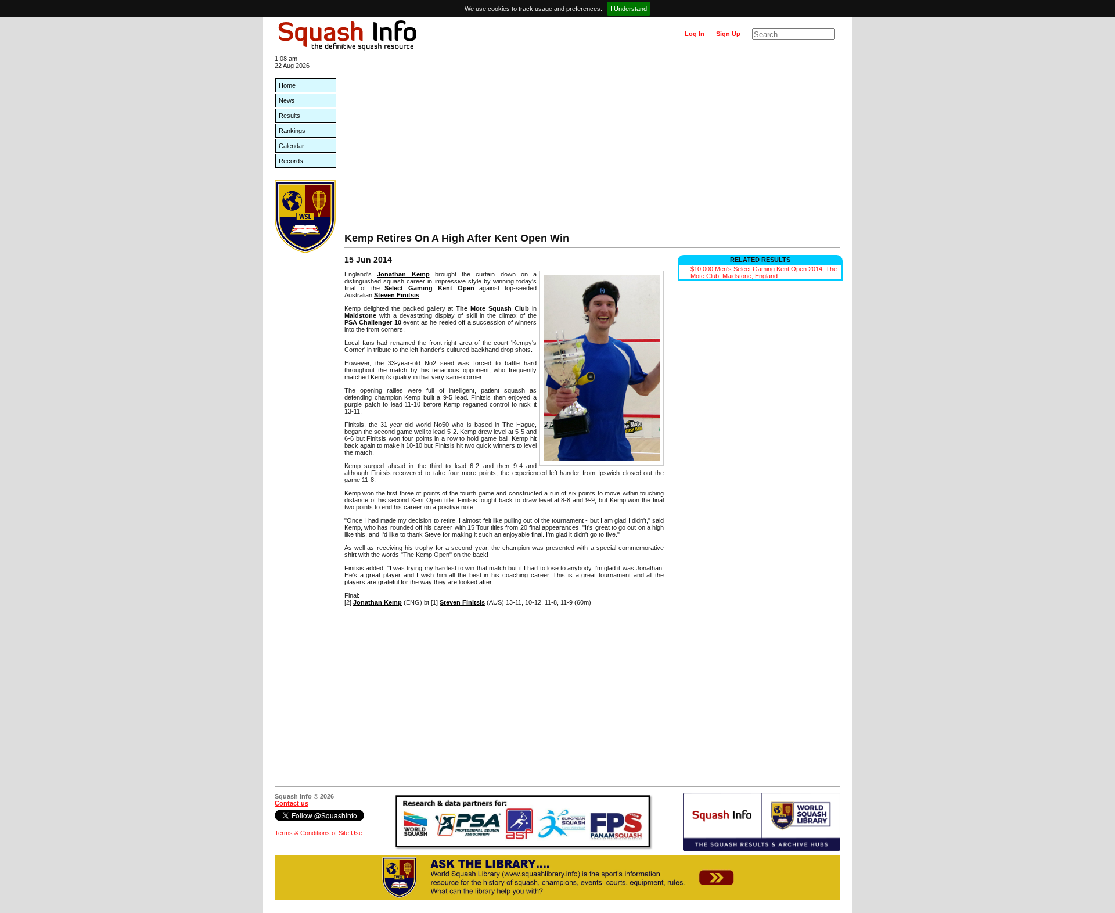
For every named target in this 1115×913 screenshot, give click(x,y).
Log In (694, 33)
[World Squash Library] (305, 250)
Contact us (291, 803)
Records (291, 160)
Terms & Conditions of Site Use (318, 832)
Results (289, 115)
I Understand (628, 8)
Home (287, 85)
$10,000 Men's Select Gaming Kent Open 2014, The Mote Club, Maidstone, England (763, 272)
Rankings (292, 130)
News (287, 100)
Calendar (291, 145)
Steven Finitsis (396, 295)
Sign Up (728, 33)
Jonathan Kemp (403, 274)
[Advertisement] (592, 145)
